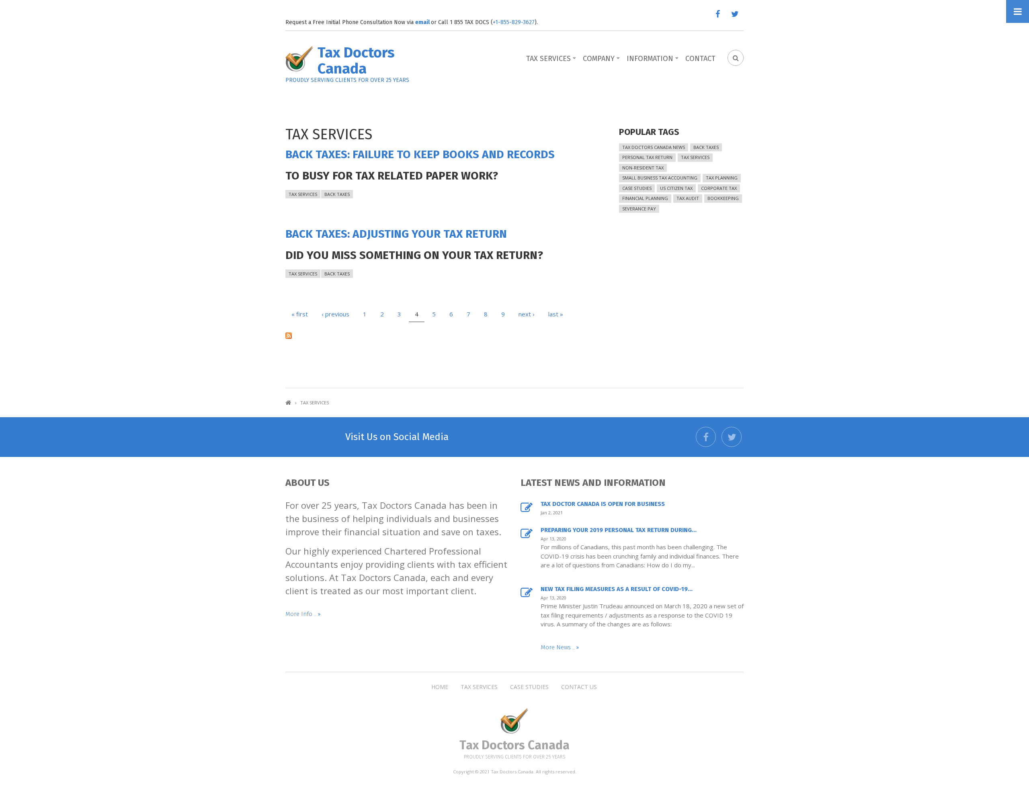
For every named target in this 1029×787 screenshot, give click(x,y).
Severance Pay (639, 209)
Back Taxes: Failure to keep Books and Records (420, 154)
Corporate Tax (719, 188)
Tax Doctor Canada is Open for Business (603, 504)
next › (527, 314)
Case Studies (637, 188)
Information (650, 58)
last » (555, 314)
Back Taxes (337, 194)
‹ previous (335, 314)
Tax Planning (722, 178)
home (439, 687)
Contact (700, 58)
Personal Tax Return (647, 157)
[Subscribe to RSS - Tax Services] (436, 335)
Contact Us (579, 687)
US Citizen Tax (676, 188)
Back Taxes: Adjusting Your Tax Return (396, 234)
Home (288, 403)
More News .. (558, 647)
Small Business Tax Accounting (659, 178)
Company (599, 58)
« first (299, 314)
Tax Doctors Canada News (653, 147)
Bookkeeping (723, 198)
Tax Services (548, 58)
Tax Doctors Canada (356, 60)
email (423, 22)
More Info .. (301, 614)
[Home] (299, 59)
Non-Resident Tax (643, 168)
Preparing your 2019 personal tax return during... (619, 530)
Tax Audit (687, 198)
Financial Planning (645, 198)
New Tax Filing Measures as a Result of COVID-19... (617, 589)
